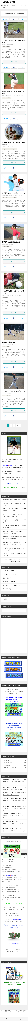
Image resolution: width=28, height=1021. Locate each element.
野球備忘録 (5, 297)
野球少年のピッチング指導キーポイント (13, 193)
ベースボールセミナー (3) (9, 574)
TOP (9, 1011)
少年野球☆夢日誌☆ (9, 2)
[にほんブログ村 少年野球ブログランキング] (14, 925)
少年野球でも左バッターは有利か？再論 (13, 391)
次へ (17, 425)
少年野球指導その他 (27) (9, 581)
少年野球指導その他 (7, 246)
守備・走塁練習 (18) (8, 578)
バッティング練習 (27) (8, 570)
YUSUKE (20, 789)
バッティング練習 (6, 97)
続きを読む (14, 61)
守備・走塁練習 (6, 46)
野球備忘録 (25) (7, 589)
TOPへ (21, 1019)
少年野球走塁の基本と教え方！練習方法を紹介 (14, 499)
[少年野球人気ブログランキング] (14, 935)
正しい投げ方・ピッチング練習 (9, 149)
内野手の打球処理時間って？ (10, 342)
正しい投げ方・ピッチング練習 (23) (12, 585)
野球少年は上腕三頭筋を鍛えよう (11, 242)
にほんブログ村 (14, 927)
